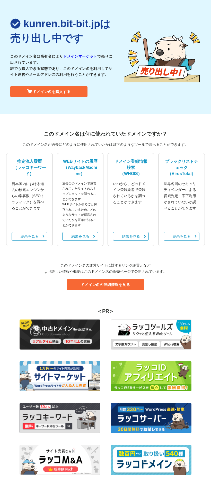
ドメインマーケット (80, 56)
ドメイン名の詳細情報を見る (105, 285)
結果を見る (30, 236)
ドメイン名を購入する (52, 92)
